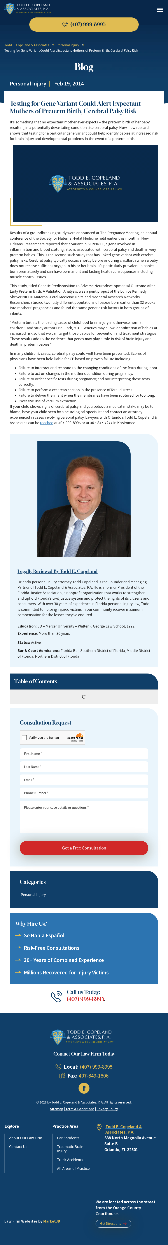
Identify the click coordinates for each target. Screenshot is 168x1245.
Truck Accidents (70, 1159)
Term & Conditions (79, 1109)
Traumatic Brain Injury (70, 1148)
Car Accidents (68, 1138)
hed (50, 422)
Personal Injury (68, 45)
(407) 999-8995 (85, 999)
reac (43, 422)
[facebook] (84, 1088)
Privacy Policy (107, 1109)
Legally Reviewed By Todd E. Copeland (58, 571)
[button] (160, 10)
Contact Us (18, 1146)
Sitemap (56, 1109)
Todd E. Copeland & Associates (26, 45)
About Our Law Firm (25, 1138)
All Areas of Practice (73, 1168)
